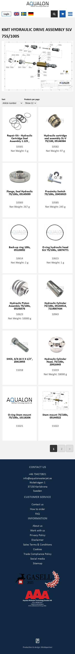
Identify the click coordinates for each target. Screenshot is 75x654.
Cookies (37, 549)
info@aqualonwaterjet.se (37, 478)
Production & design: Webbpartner (37, 647)
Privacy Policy (37, 535)
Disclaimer (37, 540)
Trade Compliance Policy (37, 554)
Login (6, 13)
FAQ (37, 514)
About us (37, 526)
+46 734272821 (37, 474)
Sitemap (37, 563)
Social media (37, 558)
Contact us (37, 504)
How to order (37, 509)
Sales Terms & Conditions (37, 544)
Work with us (37, 530)
